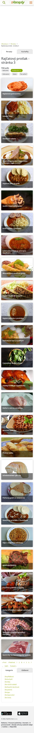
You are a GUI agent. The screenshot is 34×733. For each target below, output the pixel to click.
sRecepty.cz (4, 44)
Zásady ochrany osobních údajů (22, 725)
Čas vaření (23, 74)
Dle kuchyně (8, 679)
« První (4, 662)
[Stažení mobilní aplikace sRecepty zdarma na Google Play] (6, 713)
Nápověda (13, 727)
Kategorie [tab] (9, 670)
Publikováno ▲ (16, 70)
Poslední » (13, 666)
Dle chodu (8, 697)
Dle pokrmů (8, 690)
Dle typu (7, 692)
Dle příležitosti (9, 676)
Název (15, 74)
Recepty (13, 44)
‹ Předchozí (11, 662)
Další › (6, 666)
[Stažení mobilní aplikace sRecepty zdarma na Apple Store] (22, 713)
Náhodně (5, 70)
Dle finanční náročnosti (12, 687)
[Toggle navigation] (31, 2)
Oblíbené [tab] (24, 670)
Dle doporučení (9, 695)
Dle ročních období (11, 684)
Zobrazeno (6, 74)
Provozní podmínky (14, 723)
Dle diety (7, 682)
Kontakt (25, 723)
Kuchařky (24, 51)
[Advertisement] (17, 23)
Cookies (4, 727)
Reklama (4, 723)
